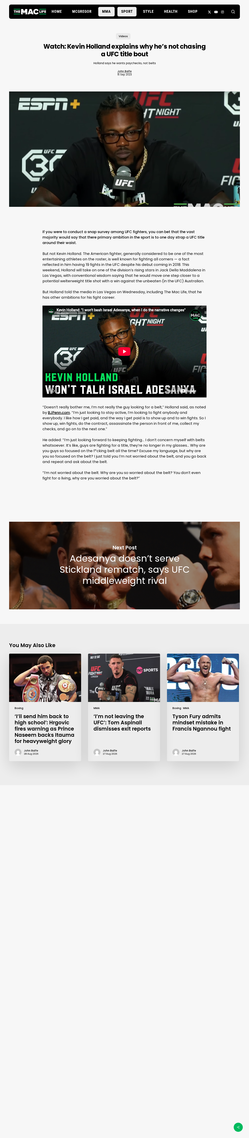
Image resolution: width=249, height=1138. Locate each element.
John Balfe (124, 71)
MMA (97, 708)
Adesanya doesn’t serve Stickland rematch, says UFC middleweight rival (124, 565)
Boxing (19, 708)
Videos (123, 36)
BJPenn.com (59, 412)
